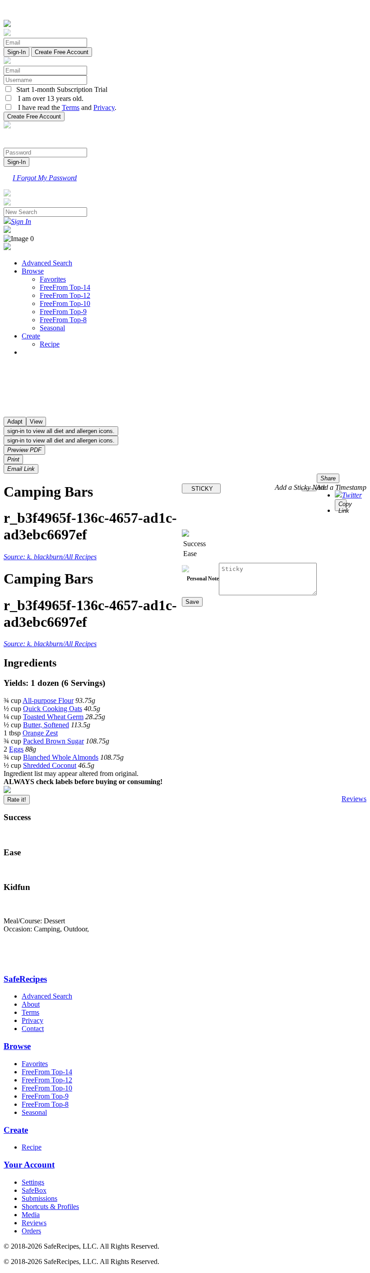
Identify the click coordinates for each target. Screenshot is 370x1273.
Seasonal (52, 328)
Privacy (104, 107)
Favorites (53, 279)
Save (192, 601)
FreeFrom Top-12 (65, 295)
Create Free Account (61, 52)
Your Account (29, 1164)
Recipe (50, 344)
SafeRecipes (25, 979)
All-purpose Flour (48, 700)
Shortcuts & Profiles (50, 1206)
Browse (33, 271)
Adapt (15, 421)
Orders (31, 1231)
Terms (70, 107)
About (31, 1004)
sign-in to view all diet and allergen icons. (61, 431)
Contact (33, 1028)
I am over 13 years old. (48, 98)
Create (31, 336)
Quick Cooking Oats (52, 708)
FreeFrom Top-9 (63, 311)
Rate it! (16, 799)
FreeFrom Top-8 (63, 320)
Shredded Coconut (49, 765)
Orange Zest (40, 733)
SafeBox (34, 1190)
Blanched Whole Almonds (60, 757)
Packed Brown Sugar (53, 741)
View (36, 421)
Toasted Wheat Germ (53, 717)
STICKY (201, 488)
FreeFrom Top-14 (65, 287)
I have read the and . (64, 107)
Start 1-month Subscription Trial (60, 89)
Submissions (39, 1198)
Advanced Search (47, 263)
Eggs (16, 749)
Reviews (354, 799)
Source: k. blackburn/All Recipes (50, 557)
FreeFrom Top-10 (65, 303)
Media (31, 1214)
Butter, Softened (46, 725)
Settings (33, 1182)
